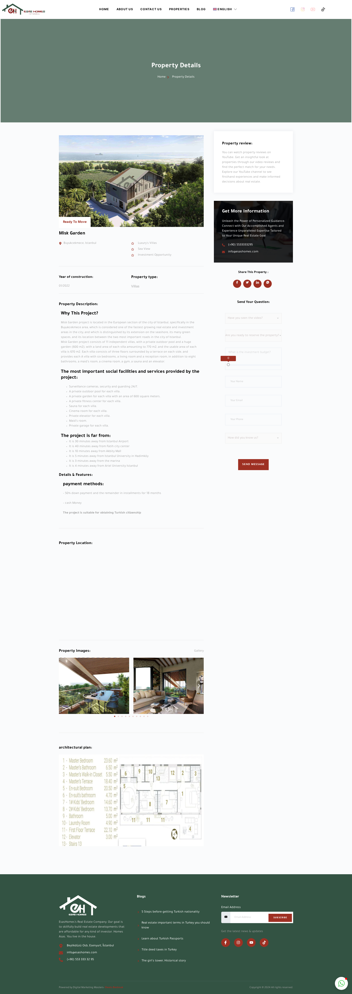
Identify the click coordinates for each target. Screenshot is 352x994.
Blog (201, 9)
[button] (63, 685)
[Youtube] (251, 942)
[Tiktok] (264, 942)
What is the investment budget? (249, 352)
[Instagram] (238, 942)
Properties (179, 9)
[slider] (228, 364)
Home (104, 9)
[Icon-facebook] (225, 942)
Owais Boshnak (114, 987)
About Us (125, 9)
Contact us (151, 9)
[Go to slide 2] (118, 716)
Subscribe (280, 918)
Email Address (231, 907)
